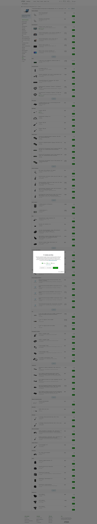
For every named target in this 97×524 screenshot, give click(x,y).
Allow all (55, 267)
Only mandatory (49, 267)
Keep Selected (42, 267)
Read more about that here (53, 260)
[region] (48, 262)
